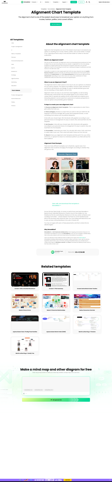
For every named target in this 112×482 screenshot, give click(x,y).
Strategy (13, 75)
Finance (13, 105)
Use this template (25, 279)
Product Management (17, 95)
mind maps (82, 237)
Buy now (81, 2)
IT (11, 50)
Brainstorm (14, 71)
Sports (13, 68)
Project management (16, 46)
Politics (13, 102)
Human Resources (16, 98)
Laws (12, 64)
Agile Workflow (15, 78)
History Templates (16, 53)
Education (13, 85)
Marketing (14, 82)
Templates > (44, 9)
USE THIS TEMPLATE (56, 24)
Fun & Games (16, 90)
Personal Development (17, 61)
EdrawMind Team (59, 251)
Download (74, 2)
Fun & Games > (52, 9)
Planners (13, 57)
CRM (12, 43)
